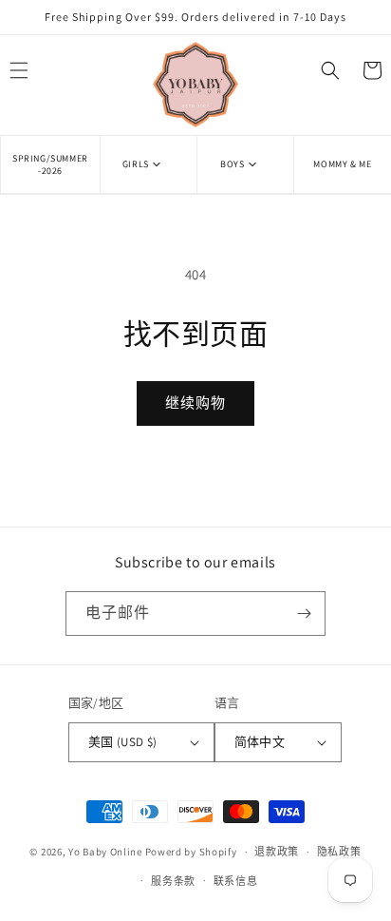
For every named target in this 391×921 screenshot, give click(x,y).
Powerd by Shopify (191, 851)
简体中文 (260, 742)
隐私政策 (339, 851)
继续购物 (195, 402)
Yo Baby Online (105, 851)
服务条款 (173, 881)
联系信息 (236, 881)
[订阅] (304, 613)
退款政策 (276, 851)
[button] (148, 164)
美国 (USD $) (123, 742)
